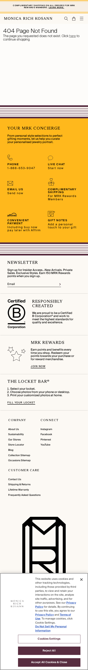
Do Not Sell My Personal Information (51, 628)
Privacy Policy (44, 615)
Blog (10, 450)
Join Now (38, 366)
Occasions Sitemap (19, 460)
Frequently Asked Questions (24, 495)
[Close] (81, 579)
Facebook (46, 434)
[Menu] (82, 18)
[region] (44, 621)
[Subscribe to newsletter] (60, 284)
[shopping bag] (74, 19)
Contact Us (14, 479)
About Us (13, 429)
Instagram (46, 429)
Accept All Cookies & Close (49, 662)
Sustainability (16, 434)
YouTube (45, 445)
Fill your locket (21, 402)
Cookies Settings (49, 639)
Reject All (49, 650)
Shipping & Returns (19, 484)
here (72, 36)
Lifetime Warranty (18, 490)
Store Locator (16, 445)
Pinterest (46, 440)
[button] (72, 19)
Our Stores (14, 440)
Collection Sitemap (19, 455)
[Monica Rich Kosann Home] (28, 18)
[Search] (66, 19)
